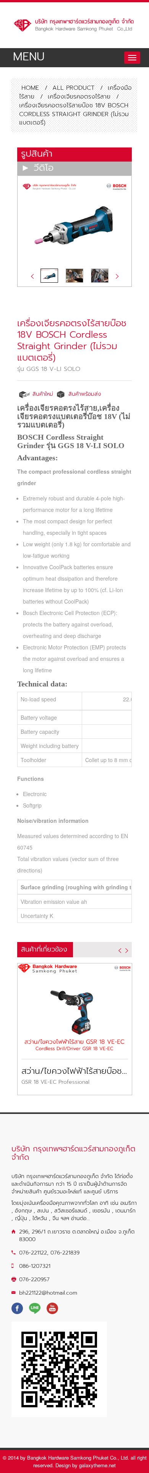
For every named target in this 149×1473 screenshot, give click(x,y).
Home (29, 87)
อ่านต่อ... (80, 1218)
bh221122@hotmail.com (48, 1293)
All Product (73, 87)
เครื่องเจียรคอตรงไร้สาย (79, 96)
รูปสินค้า (36, 153)
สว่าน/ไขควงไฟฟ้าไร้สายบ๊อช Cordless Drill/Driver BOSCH (74, 1071)
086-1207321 (34, 1266)
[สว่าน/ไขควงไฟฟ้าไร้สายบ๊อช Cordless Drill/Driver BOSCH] (75, 1006)
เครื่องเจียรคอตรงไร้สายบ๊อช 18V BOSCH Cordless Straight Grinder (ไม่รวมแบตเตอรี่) (71, 340)
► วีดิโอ (37, 168)
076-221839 (64, 1253)
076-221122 (33, 1253)
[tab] (74, 154)
